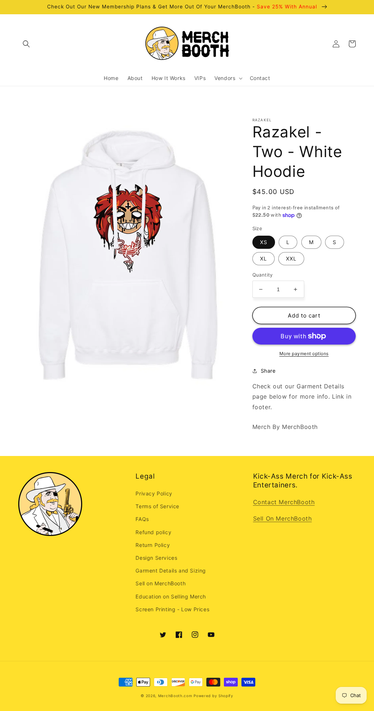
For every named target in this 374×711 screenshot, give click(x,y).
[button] (26, 44)
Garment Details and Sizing (171, 570)
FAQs (142, 519)
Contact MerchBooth (284, 502)
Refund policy (153, 532)
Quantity (262, 275)
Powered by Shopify (213, 695)
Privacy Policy (154, 493)
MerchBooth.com (175, 695)
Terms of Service (157, 506)
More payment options (304, 353)
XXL (291, 258)
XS (263, 242)
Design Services (156, 558)
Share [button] (268, 371)
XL (263, 258)
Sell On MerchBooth (282, 518)
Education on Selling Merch (171, 596)
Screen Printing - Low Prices (172, 609)
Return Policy (153, 545)
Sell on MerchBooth (161, 583)
